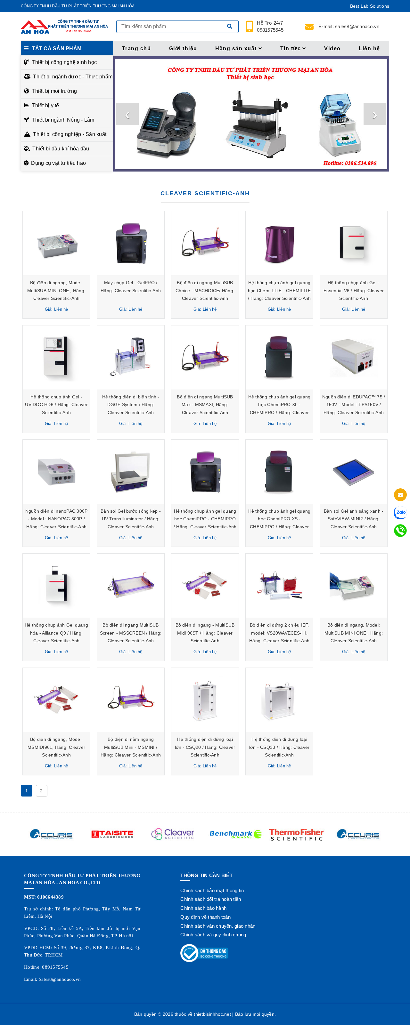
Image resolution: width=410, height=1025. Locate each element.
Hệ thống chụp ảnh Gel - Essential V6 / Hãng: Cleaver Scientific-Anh (354, 290)
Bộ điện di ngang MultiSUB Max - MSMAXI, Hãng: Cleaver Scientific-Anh (205, 404)
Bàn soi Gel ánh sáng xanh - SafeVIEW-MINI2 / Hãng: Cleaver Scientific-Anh (354, 518)
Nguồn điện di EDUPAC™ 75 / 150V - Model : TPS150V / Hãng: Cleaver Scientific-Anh (353, 404)
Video (332, 48)
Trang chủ (136, 48)
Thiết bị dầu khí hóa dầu (60, 148)
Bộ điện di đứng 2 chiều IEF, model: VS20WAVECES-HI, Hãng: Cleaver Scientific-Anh (279, 632)
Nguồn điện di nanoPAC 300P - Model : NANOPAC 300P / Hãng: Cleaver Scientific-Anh (56, 518)
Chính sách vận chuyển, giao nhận (217, 926)
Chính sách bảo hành (203, 908)
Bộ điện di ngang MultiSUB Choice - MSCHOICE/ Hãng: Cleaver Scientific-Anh (205, 290)
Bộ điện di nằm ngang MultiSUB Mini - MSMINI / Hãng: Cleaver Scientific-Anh (131, 747)
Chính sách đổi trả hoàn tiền (210, 899)
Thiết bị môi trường (54, 91)
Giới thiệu (183, 48)
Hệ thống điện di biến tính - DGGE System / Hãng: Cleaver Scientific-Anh (131, 404)
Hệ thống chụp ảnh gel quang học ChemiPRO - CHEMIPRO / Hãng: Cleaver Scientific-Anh (205, 518)
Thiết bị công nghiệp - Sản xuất (69, 134)
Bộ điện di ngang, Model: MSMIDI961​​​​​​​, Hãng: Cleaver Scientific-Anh (56, 747)
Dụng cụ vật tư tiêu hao (58, 163)
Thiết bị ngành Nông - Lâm (63, 120)
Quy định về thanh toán (205, 917)
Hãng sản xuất (236, 48)
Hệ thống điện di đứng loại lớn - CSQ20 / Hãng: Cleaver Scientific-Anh (205, 747)
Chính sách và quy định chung (213, 934)
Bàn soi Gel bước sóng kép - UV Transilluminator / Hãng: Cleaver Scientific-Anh (131, 518)
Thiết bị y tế (45, 105)
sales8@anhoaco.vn (348, 26)
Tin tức (290, 48)
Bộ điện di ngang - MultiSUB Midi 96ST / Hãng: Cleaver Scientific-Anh (205, 632)
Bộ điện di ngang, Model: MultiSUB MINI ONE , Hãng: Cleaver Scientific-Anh (56, 290)
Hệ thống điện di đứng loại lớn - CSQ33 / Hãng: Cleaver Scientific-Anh (279, 747)
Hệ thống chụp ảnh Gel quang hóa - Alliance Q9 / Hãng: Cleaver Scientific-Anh (56, 632)
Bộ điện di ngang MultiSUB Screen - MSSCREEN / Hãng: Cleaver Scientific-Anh (130, 632)
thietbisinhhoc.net (212, 1014)
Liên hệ (369, 48)
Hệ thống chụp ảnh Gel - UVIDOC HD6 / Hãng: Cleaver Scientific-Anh (56, 404)
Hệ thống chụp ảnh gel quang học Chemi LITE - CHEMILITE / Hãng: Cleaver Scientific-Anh (279, 290)
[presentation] (127, 114)
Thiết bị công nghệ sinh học (64, 62)
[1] (230, 26)
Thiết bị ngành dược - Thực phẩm (71, 76)
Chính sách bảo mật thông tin (212, 890)
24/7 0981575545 (270, 26)
